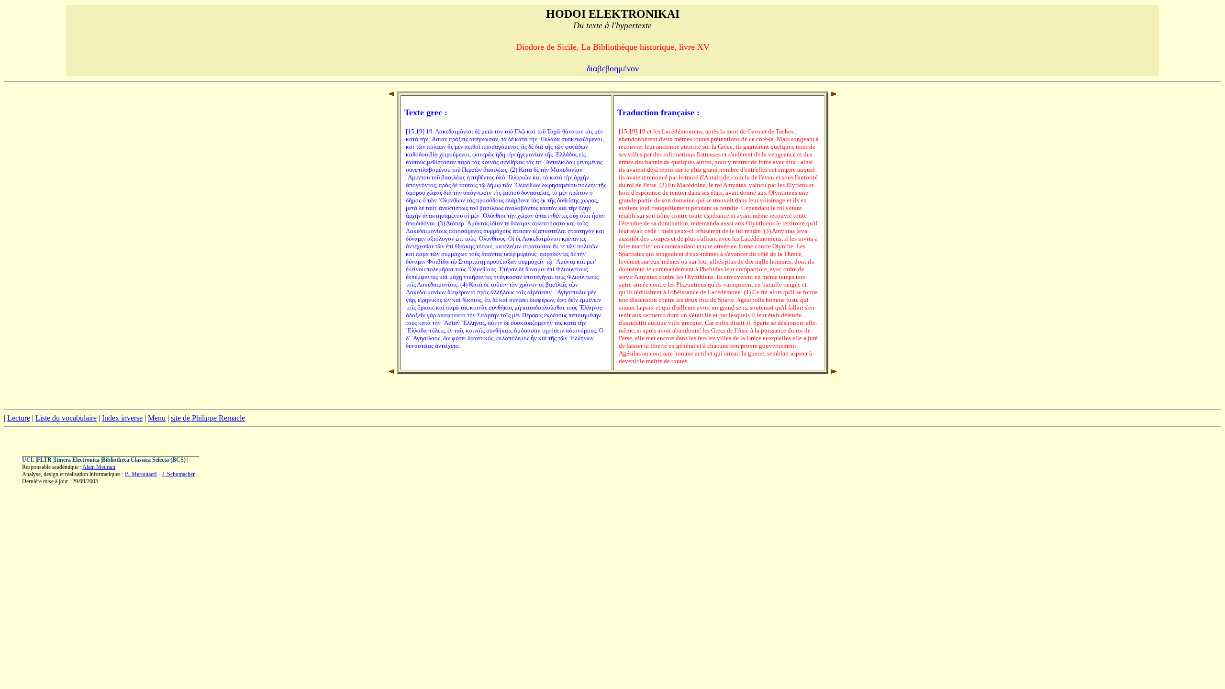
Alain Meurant (98, 467)
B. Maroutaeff (141, 474)
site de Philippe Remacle (208, 418)
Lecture (18, 418)
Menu (157, 418)
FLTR (44, 459)
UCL (28, 459)
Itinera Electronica (77, 459)
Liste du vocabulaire (66, 418)
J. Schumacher (178, 474)
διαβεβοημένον (613, 68)
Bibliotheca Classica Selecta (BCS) (144, 459)
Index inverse (122, 418)
